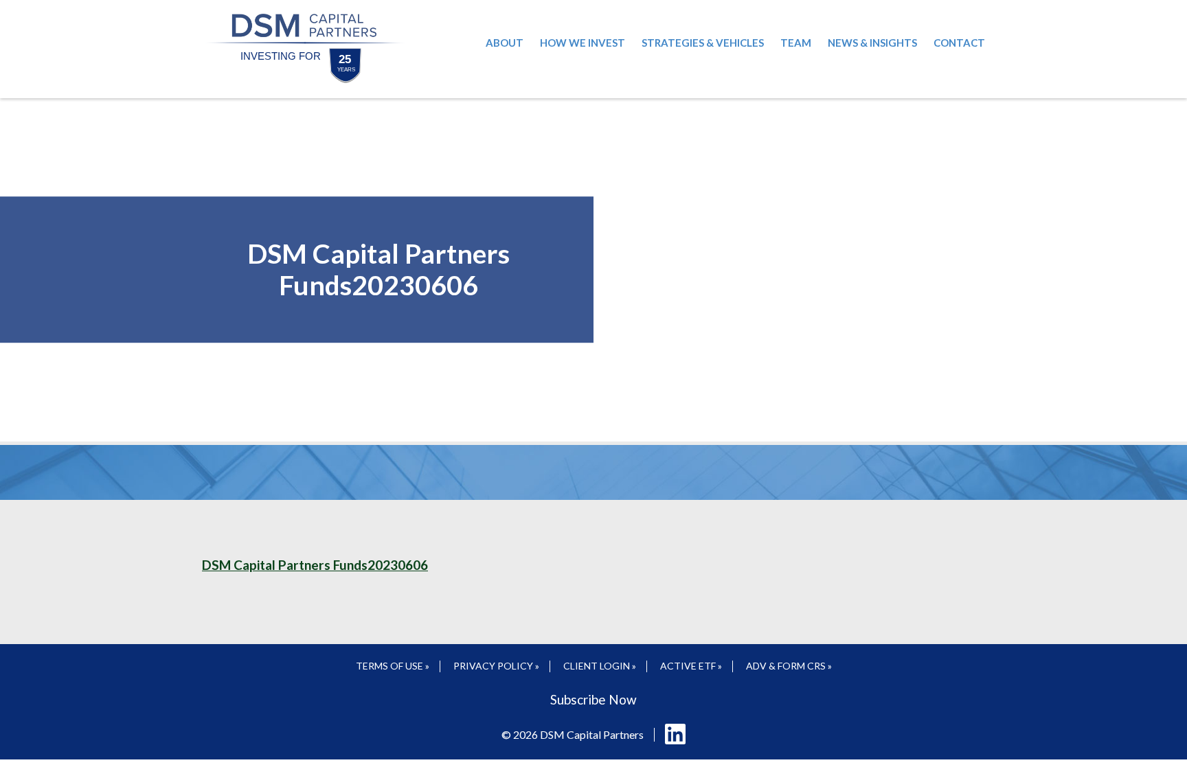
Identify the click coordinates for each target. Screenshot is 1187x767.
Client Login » (599, 666)
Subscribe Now (593, 699)
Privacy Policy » (496, 666)
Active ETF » (691, 666)
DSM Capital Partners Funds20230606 (315, 565)
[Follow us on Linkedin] (675, 735)
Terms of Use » (392, 666)
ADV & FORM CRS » (789, 666)
